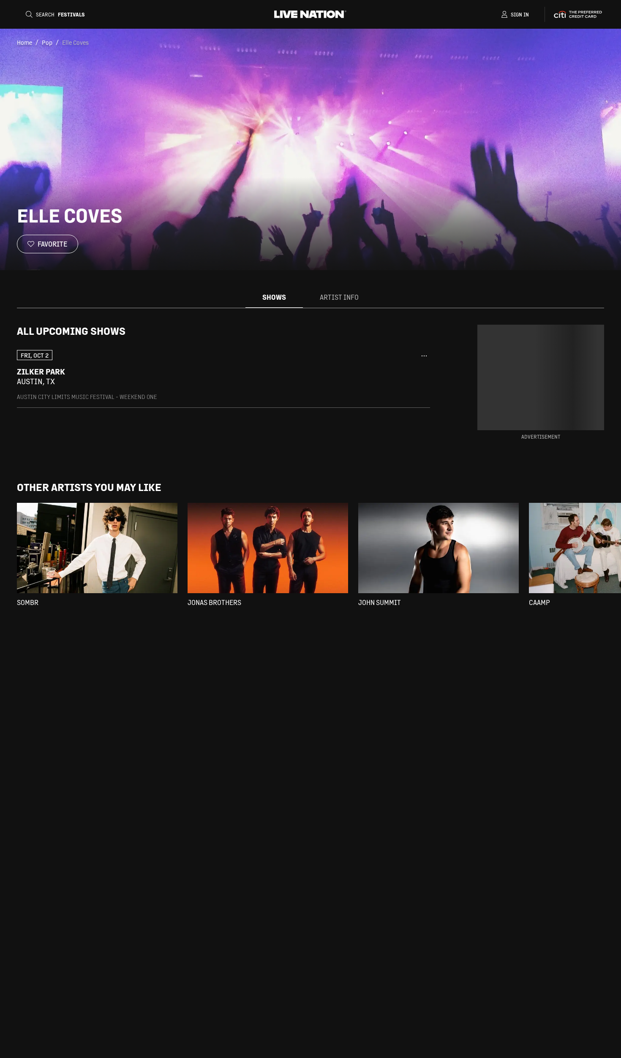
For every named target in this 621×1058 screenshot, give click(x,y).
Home (24, 42)
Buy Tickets (375, 376)
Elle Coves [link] (75, 42)
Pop (47, 42)
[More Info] (424, 356)
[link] (223, 375)
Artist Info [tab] (339, 297)
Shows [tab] (274, 297)
